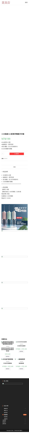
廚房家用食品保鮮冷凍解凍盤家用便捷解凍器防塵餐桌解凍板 (7, 349)
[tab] (14, 167)
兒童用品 (5, 418)
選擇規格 (7, 356)
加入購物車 (17, 153)
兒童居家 (4, 420)
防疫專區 (5, 416)
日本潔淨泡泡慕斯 (21, 345)
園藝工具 (5, 410)
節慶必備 (5, 408)
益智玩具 (4, 423)
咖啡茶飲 (5, 412)
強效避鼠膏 (21, 363)
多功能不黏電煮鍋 (8, 363)
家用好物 (5, 158)
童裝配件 (4, 421)
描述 (14, 167)
